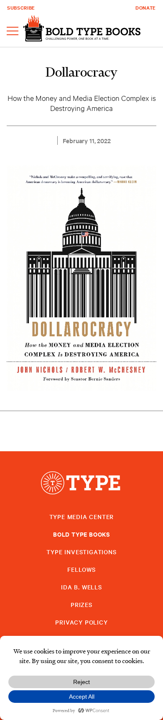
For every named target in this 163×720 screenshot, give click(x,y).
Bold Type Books (81, 534)
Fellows (81, 569)
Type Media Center (81, 516)
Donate (145, 7)
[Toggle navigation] (12, 32)
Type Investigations (81, 552)
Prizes (81, 604)
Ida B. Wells (81, 587)
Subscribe (21, 7)
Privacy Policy (81, 622)
